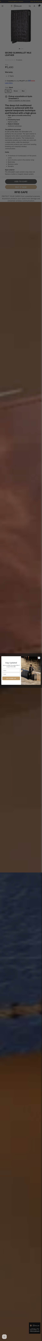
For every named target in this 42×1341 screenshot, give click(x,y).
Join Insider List (11, 678)
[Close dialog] (39, 658)
